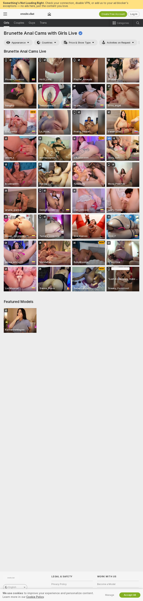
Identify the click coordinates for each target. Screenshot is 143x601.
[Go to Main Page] (27, 14)
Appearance (19, 42)
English (12, 587)
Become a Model (106, 584)
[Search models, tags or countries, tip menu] (138, 23)
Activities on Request (118, 42)
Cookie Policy (35, 596)
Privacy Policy (59, 584)
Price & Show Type (79, 42)
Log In (133, 14)
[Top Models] (49, 14)
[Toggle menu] (5, 14)
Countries (47, 42)
